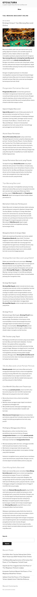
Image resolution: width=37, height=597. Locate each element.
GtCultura (10, 2)
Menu (19, 9)
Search (5, 536)
